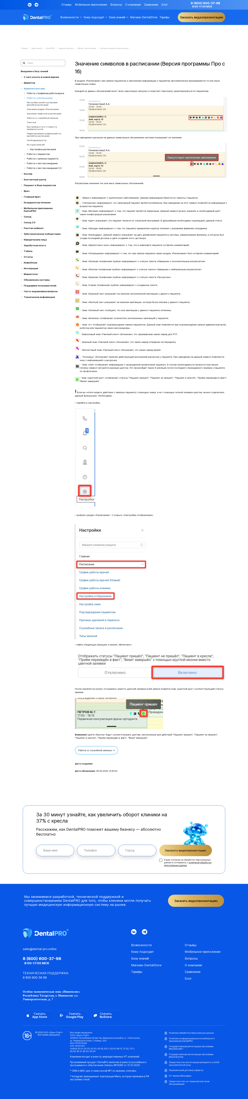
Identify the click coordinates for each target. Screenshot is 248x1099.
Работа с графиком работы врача (45, 93)
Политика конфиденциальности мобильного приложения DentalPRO (192, 1039)
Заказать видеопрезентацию (185, 850)
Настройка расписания (43, 149)
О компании (133, 4)
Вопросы (116, 4)
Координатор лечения (37, 202)
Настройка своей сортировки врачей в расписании (42, 103)
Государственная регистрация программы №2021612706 (191, 1055)
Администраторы (34, 88)
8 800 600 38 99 (35, 977)
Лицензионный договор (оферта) (186, 1070)
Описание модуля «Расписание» (43, 109)
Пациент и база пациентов (40, 185)
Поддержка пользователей (40, 285)
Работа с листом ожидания (42, 163)
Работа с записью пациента (42, 158)
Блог (164, 4)
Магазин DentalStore (143, 17)
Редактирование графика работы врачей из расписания (44, 135)
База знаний (117, 17)
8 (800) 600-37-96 (205, 3)
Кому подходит (94, 17)
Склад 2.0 (29, 222)
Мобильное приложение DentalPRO (38, 209)
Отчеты (28, 257)
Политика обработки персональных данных (191, 1033)
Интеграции (31, 268)
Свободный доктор (37, 140)
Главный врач (32, 197)
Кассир (28, 174)
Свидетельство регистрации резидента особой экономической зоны (194, 1063)
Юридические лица (35, 239)
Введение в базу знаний (34, 71)
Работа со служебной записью (42, 118)
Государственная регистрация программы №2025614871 (191, 1047)
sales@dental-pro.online (40, 949)
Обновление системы (37, 280)
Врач (27, 191)
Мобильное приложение (91, 4)
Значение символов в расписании (44, 114)
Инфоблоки (30, 262)
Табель (28, 251)
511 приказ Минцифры (180, 1076)
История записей (36, 145)
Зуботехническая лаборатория (42, 234)
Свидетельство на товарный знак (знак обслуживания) (189, 1082)
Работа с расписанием (39, 98)
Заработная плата (35, 245)
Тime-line (31, 122)
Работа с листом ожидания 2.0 (44, 168)
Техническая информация (39, 297)
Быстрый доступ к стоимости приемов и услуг (42, 128)
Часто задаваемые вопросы (41, 291)
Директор (29, 83)
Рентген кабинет (34, 228)
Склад (27, 216)
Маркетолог (31, 274)
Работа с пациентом (38, 154)
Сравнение (151, 4)
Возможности (69, 17)
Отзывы (66, 4)
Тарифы (164, 17)
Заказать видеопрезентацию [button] (201, 17)
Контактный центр (35, 179)
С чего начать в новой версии (41, 77)
